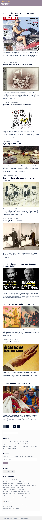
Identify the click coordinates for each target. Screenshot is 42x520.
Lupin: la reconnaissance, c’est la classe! (11, 495)
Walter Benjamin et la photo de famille (17, 65)
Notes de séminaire (15, 141)
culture (13, 442)
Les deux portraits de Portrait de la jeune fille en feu (13, 493)
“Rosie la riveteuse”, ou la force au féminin (12, 489)
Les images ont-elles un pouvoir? (10, 487)
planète (23, 446)
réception (35, 446)
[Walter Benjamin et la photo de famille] (21, 78)
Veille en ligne (8, 501)
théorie (8, 449)
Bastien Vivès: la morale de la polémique (11, 479)
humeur (30, 444)
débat (25, 442)
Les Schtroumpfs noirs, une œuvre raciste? (12, 481)
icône (34, 444)
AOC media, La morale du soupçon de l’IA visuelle (13, 504)
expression (5, 444)
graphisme (15, 444)
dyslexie (20, 441)
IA (32, 444)
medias (5, 446)
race (31, 446)
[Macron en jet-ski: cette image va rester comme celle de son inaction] (21, 33)
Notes (16, 102)
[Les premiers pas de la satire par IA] (21, 399)
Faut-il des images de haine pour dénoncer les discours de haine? (21, 265)
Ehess (28, 441)
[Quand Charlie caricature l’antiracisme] (21, 118)
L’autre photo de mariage (12, 221)
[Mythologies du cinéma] (21, 154)
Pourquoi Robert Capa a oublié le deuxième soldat (13, 483)
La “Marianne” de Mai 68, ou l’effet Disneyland (13, 491)
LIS (36, 444)
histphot (25, 444)
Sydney (26, 518)
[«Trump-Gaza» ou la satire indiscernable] (21, 317)
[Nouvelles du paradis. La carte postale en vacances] (21, 194)
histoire (20, 444)
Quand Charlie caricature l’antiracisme (18, 105)
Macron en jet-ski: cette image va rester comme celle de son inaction (18, 14)
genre (10, 444)
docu (17, 441)
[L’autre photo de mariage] (21, 236)
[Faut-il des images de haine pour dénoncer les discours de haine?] (21, 279)
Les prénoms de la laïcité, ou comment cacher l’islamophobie (15, 496)
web (14, 449)
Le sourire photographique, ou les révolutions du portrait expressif (16, 485)
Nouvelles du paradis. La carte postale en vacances (19, 179)
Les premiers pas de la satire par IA (16, 383)
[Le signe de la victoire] (21, 357)
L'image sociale (5, 1)
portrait (27, 446)
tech (4, 449)
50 (14, 426)
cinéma (8, 441)
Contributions (11, 175)
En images (15, 62)
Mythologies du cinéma (12, 144)
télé (12, 448)
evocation (34, 441)
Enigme (15, 339)
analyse (11, 62)
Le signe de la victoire (11, 342)
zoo (16, 448)
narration (14, 446)
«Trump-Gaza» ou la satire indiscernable (18, 304)
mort (10, 446)
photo (19, 446)
